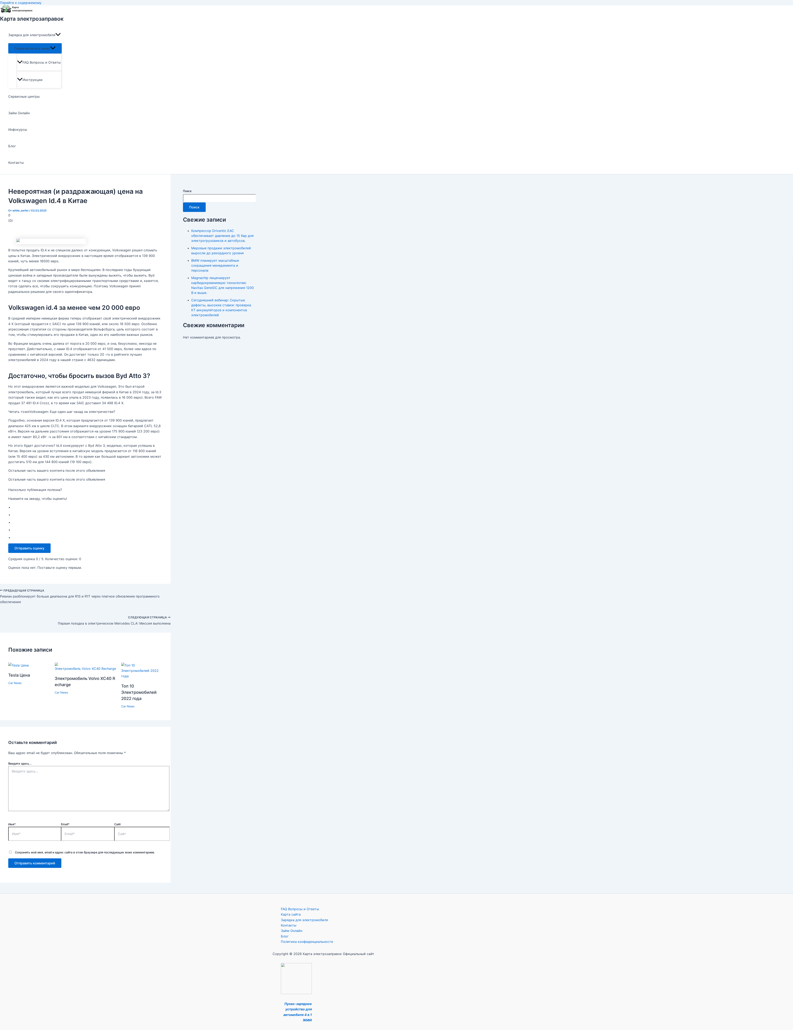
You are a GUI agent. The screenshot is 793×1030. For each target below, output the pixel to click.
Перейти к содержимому (21, 3)
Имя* (12, 824)
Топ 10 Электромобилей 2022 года (139, 692)
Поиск (187, 191)
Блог (12, 146)
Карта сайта (291, 914)
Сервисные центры (24, 96)
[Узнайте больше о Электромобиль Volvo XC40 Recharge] (85, 668)
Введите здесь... (20, 763)
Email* (65, 824)
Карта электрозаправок (32, 18)
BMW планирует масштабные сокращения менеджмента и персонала (215, 265)
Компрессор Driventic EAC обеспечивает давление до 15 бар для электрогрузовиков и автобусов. (222, 236)
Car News (14, 683)
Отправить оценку (29, 548)
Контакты (16, 162)
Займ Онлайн (19, 113)
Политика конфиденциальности (307, 942)
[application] (58, 35)
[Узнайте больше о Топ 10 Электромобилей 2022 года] (142, 676)
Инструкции (33, 80)
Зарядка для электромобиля (31, 35)
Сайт (117, 824)
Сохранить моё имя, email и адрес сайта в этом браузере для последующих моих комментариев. (85, 852)
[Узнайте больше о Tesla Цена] (18, 665)
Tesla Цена (19, 675)
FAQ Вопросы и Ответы (42, 62)
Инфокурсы (17, 129)
